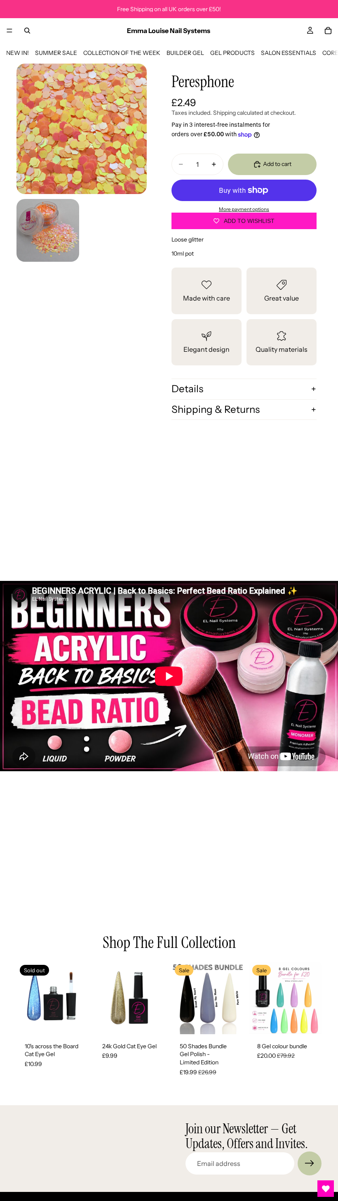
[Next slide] (80, 998)
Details (187, 389)
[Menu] (9, 30)
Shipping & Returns (215, 409)
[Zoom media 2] (47, 230)
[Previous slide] (25, 998)
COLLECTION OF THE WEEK (121, 53)
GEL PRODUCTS (232, 53)
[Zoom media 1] (81, 129)
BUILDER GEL (185, 53)
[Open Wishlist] (325, 1188)
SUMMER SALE (56, 53)
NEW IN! (17, 53)
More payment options (244, 209)
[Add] (153, 1021)
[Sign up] (310, 1163)
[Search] (27, 30)
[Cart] (328, 30)
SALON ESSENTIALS (288, 53)
